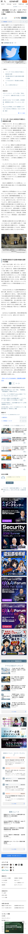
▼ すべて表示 (21, 113)
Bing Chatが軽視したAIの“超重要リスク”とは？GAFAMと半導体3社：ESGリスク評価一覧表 (14, 109)
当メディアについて (18, 884)
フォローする (24, 21)
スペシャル (9, 4)
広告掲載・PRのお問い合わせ (13, 855)
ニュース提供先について (19, 882)
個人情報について (5, 920)
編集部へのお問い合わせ (6, 905)
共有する (24, 17)
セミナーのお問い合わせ (6, 907)
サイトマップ (4, 882)
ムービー (15, 4)
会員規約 (3, 884)
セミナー (3, 4)
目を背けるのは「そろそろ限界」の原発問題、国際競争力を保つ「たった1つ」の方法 (14, 102)
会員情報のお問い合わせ (19, 905)
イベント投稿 (4, 897)
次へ (17, 383)
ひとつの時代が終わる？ (12, 85)
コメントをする (10, 482)
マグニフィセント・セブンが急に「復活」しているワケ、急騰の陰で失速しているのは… (14, 95)
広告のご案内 (4, 895)
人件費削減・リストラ (7, 21)
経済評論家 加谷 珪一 (9, 42)
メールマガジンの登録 (6, 878)
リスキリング (21, 4)
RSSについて (17, 880)
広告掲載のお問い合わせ (19, 907)
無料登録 (24, 1)
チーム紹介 (4, 893)
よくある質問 (4, 880)
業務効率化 (4, 417)
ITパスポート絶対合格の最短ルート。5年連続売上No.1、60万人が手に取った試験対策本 (14, 489)
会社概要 (3, 916)
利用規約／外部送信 (18, 878)
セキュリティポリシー (6, 918)
